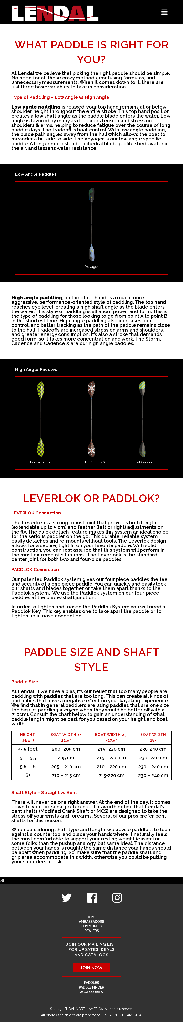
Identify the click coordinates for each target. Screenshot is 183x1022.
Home (92, 917)
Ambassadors (91, 921)
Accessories (91, 992)
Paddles (91, 983)
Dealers (91, 931)
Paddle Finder (91, 987)
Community (91, 926)
